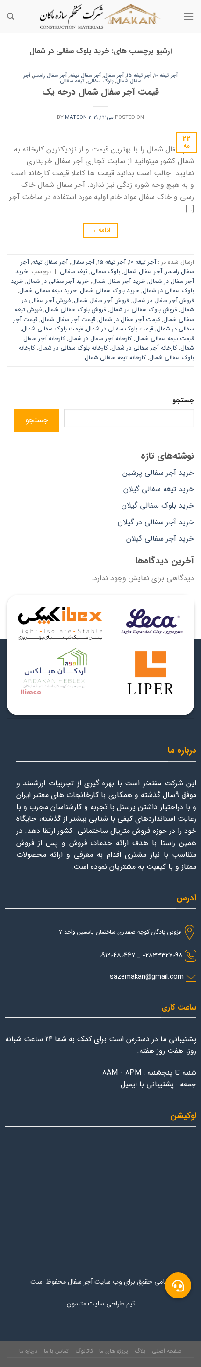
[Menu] (188, 16)
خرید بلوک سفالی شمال (109, 290)
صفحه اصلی (167, 1350)
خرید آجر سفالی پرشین (158, 473)
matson (76, 117)
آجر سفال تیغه (85, 75)
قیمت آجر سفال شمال (68, 319)
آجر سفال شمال (142, 271)
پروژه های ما (113, 1350)
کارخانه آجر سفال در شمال (100, 338)
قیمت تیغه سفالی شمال (164, 338)
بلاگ (140, 1350)
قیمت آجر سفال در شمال (129, 319)
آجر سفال (114, 75)
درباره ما (28, 1350)
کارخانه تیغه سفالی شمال (115, 358)
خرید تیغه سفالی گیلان (158, 489)
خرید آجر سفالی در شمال (58, 281)
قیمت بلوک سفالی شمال (52, 329)
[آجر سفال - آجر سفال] (100, 16)
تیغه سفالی (72, 81)
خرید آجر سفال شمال (118, 281)
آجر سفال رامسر (50, 75)
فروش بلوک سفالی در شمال (143, 310)
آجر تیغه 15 (139, 75)
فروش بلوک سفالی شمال (75, 310)
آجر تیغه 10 (166, 75)
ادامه (101, 230)
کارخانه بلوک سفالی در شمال (73, 348)
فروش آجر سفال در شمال (163, 300)
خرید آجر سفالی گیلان (160, 538)
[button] (178, 1285)
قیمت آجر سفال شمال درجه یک (100, 92)
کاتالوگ (84, 1350)
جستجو (183, 400)
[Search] (10, 16)
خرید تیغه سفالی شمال (48, 290)
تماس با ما (56, 1350)
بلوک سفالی (100, 81)
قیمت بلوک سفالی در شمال (119, 329)
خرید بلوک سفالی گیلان (158, 505)
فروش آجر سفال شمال (101, 300)
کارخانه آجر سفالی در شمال (144, 348)
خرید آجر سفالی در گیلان (156, 522)
